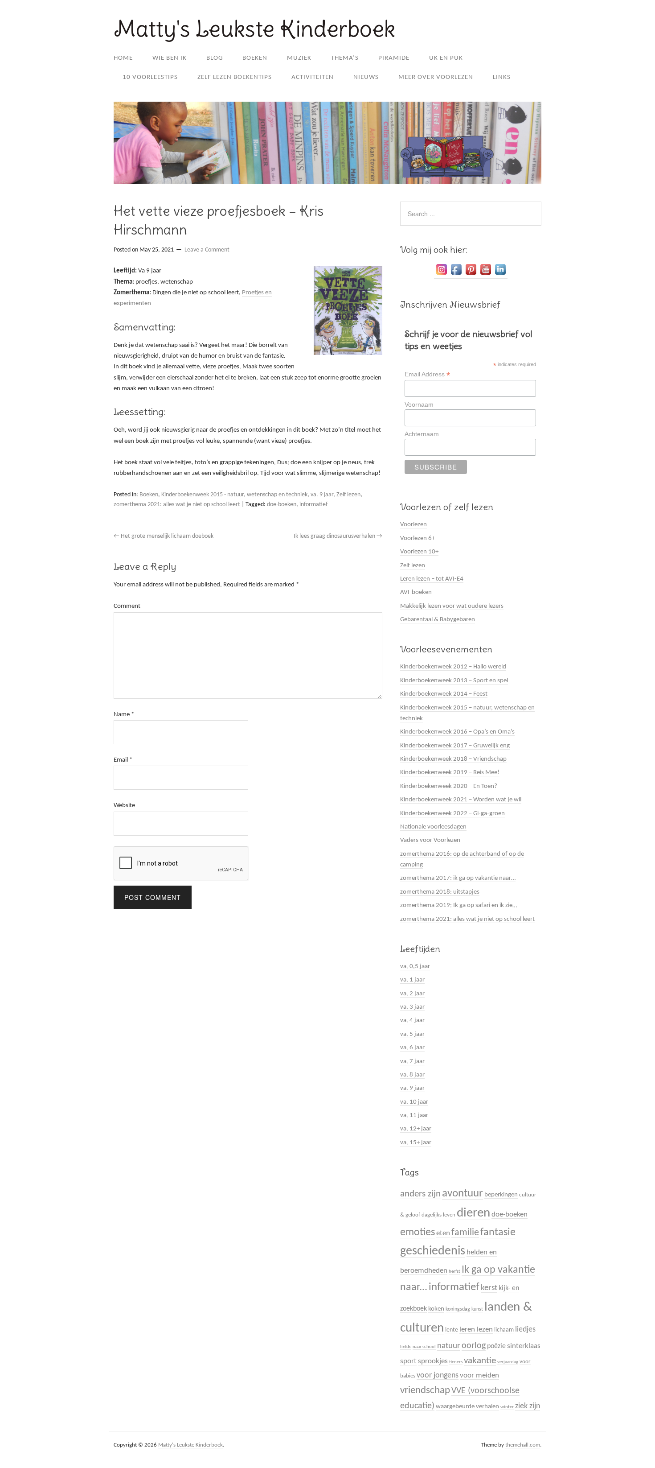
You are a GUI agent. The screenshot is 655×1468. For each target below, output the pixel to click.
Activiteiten (312, 77)
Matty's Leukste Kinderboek (254, 29)
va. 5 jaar (412, 1034)
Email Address (427, 374)
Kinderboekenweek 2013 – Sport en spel (454, 680)
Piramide (393, 58)
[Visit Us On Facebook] (456, 275)
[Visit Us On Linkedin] (500, 275)
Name (124, 714)
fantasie (498, 1232)
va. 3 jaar (412, 1007)
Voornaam (419, 404)
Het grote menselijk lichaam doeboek (164, 536)
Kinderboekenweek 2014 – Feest (443, 694)
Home (123, 58)
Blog (214, 58)
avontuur (462, 1193)
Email (123, 760)
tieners (456, 1362)
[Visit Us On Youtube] (485, 275)
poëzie (496, 1346)
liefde (405, 1346)
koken (436, 1309)
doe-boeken (281, 504)
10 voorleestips (150, 77)
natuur (448, 1346)
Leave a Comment (206, 250)
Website (124, 805)
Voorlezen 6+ (417, 538)
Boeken (254, 58)
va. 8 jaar (412, 1075)
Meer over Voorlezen (435, 77)
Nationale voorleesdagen (433, 827)
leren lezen (476, 1329)
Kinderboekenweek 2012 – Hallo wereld (453, 667)
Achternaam (422, 433)
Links (502, 77)
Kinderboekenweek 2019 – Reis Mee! (449, 772)
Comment (127, 606)
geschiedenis (432, 1251)
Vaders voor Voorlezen (430, 840)
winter (507, 1407)
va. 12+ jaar (415, 1129)
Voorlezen (413, 524)
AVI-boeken (416, 592)
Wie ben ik (169, 58)
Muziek (299, 58)
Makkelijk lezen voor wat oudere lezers (452, 606)
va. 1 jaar (412, 980)
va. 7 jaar (412, 1061)
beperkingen (501, 1195)
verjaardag (507, 1362)
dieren (473, 1213)
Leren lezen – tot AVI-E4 (431, 579)
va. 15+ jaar (415, 1142)
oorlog (474, 1345)
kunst (477, 1309)
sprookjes (433, 1361)
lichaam (504, 1330)
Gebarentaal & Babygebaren (437, 619)
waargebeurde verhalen (467, 1406)
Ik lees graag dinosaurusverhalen (338, 536)
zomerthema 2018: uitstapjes (439, 892)
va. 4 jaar (412, 1020)
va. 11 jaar (414, 1115)
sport (408, 1361)
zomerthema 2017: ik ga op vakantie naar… (458, 878)
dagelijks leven (438, 1215)
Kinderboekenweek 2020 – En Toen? (448, 786)
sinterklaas (523, 1346)
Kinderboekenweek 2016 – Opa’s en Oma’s (457, 732)
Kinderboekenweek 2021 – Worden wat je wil (460, 799)
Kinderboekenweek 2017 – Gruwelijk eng (455, 745)
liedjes (525, 1329)
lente (451, 1330)
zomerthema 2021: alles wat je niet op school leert (177, 504)
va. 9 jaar (322, 494)
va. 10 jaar (414, 1102)
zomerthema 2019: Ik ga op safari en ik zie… (458, 905)
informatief (313, 504)
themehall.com (522, 1445)
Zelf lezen (348, 494)
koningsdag (458, 1309)
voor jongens (437, 1375)
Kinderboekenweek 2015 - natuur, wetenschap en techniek (234, 494)
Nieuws (366, 77)
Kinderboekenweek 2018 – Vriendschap (453, 759)
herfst (454, 1271)
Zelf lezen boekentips (234, 77)
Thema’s (345, 58)
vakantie (480, 1360)
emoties (417, 1232)
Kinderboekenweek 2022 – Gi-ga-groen (452, 813)
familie (465, 1232)
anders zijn (420, 1194)
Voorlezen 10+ (419, 551)
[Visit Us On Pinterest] (470, 275)
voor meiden (479, 1375)
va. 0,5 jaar (415, 966)
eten (443, 1233)
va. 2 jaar (412, 993)
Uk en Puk (446, 58)
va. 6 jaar (412, 1047)
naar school (424, 1346)
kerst (489, 1288)
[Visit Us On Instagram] (441, 275)
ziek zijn (527, 1406)
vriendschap (425, 1390)
